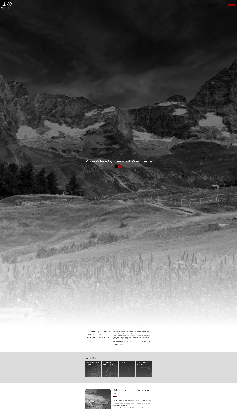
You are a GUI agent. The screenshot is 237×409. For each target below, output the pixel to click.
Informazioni (194, 5)
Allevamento (211, 5)
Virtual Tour (231, 5)
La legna (218, 5)
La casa (224, 5)
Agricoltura (203, 5)
